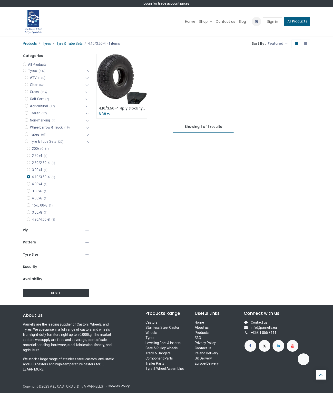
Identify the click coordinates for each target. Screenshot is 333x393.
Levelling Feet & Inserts (163, 343)
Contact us (203, 348)
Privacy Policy (205, 343)
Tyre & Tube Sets (69, 43)
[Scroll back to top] (321, 375)
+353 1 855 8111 (263, 333)
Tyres (46, 43)
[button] (278, 44)
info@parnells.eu (264, 327)
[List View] (305, 44)
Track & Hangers (158, 353)
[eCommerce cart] (256, 21)
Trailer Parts (155, 363)
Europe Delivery (207, 363)
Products (30, 43)
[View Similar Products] (143, 94)
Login (148, 3)
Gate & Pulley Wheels (162, 348)
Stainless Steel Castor (162, 327)
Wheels (151, 333)
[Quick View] (143, 61)
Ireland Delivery (206, 353)
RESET (56, 293)
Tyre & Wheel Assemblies (165, 369)
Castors (151, 322)
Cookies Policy (119, 386)
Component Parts (159, 358)
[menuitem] (190, 21)
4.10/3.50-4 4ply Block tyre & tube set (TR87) (122, 108)
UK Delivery (203, 358)
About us (202, 327)
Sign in (272, 21)
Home (199, 322)
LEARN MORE (33, 369)
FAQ (198, 338)
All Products (297, 21)
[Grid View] (296, 44)
